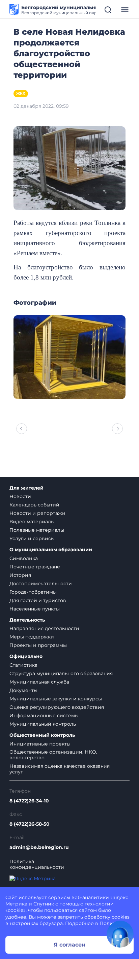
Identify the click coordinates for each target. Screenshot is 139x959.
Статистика (23, 665)
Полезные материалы (36, 530)
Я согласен (69, 944)
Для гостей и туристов (37, 600)
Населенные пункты (34, 609)
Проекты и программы (38, 645)
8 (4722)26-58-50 (29, 824)
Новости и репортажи (37, 513)
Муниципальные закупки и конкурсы (55, 699)
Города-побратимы (33, 592)
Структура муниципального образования (61, 673)
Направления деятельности (44, 628)
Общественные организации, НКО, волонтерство (53, 755)
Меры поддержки (31, 637)
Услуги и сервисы (32, 538)
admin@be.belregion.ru (39, 847)
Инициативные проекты (40, 744)
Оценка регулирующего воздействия (56, 707)
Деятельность (27, 620)
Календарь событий (34, 505)
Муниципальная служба (39, 682)
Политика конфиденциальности (36, 864)
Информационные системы (44, 716)
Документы (23, 690)
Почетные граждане (34, 567)
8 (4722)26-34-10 (29, 801)
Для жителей (26, 488)
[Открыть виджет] (120, 934)
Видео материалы (32, 522)
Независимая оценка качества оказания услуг (59, 769)
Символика (23, 558)
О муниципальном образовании (50, 550)
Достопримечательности (40, 584)
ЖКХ (20, 93)
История (20, 575)
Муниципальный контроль (42, 724)
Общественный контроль (42, 735)
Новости (20, 496)
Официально (26, 656)
